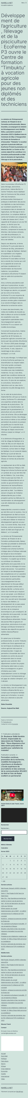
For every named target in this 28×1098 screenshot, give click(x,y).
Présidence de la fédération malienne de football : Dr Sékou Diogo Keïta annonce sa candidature (13, 939)
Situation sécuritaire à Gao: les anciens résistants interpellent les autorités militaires (13, 931)
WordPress (19, 1091)
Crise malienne (5, 1069)
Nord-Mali (4, 1056)
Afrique (3, 1066)
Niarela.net (7, 3)
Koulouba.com (7, 722)
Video (3, 1079)
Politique (3, 1058)
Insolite (3, 1074)
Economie (15, 724)
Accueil (3, 1053)
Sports (3, 1064)
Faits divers (4, 1061)
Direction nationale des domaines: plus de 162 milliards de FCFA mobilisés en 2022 (13, 946)
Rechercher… (5, 828)
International (5, 1076)
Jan (4, 881)
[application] (14, 815)
